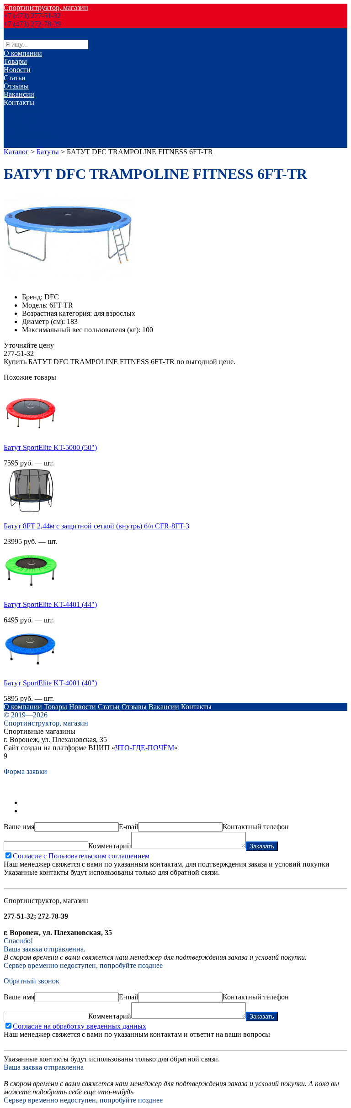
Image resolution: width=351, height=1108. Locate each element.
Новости (17, 69)
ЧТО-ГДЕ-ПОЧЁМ (144, 748)
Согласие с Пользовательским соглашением (81, 856)
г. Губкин (18, 143)
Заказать (262, 846)
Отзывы (16, 86)
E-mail (128, 827)
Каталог (16, 152)
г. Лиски (17, 119)
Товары (15, 61)
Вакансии (19, 94)
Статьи (15, 78)
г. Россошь (20, 127)
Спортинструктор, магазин (46, 7)
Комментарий (109, 846)
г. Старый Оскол (29, 135)
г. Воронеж (21, 111)
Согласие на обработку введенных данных (79, 1026)
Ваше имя (19, 827)
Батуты (48, 152)
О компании (23, 53)
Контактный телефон (256, 827)
